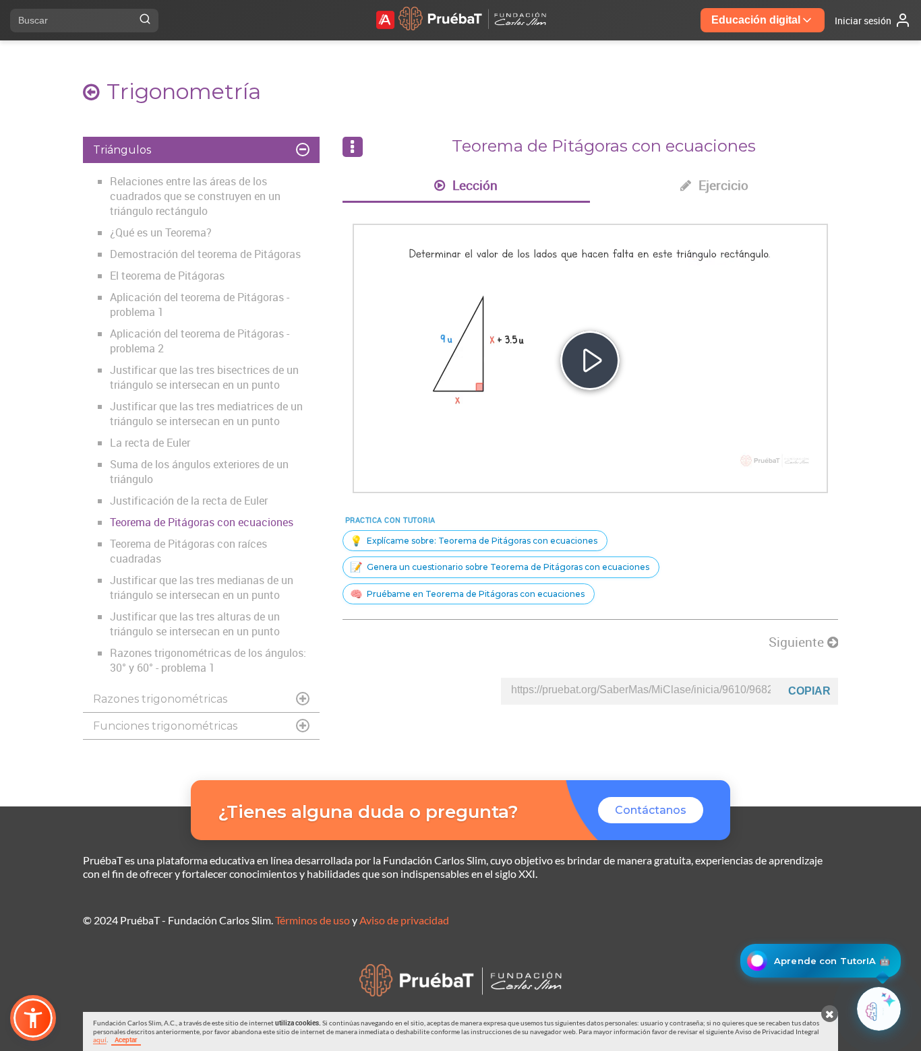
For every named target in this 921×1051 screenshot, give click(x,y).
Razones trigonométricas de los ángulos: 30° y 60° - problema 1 (208, 660)
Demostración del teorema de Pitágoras (205, 254)
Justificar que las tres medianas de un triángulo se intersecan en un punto (201, 587)
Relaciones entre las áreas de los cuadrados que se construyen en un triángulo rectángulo (195, 196)
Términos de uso (312, 920)
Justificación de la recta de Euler (189, 500)
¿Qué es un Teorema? (161, 232)
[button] (33, 1018)
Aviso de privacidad (404, 920)
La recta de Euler (150, 442)
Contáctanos (650, 810)
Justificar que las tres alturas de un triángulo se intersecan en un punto (195, 624)
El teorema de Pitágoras (167, 275)
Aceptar (126, 1039)
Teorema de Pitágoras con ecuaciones (201, 522)
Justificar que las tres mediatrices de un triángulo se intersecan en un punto (206, 413)
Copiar (809, 691)
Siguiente (798, 642)
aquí (100, 1040)
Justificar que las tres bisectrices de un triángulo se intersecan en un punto (204, 377)
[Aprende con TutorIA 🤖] (879, 1009)
